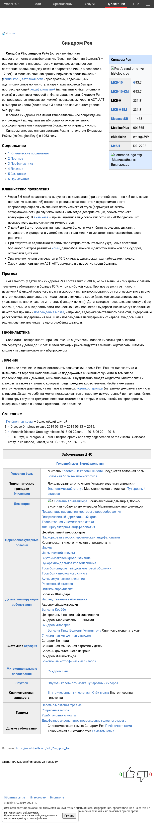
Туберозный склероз (102, 683)
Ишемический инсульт (58, 553)
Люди (36, 4)
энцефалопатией (42, 89)
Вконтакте (57, 797)
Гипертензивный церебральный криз (69, 517)
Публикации (116, 4)
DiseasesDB (119, 119)
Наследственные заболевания (64, 599)
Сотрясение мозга (55, 710)
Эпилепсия (22, 494)
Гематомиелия (103, 731)
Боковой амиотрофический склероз (69, 661)
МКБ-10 (117, 82)
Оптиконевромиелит (57, 589)
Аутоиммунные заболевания (63, 579)
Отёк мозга (100, 693)
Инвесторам (38, 797)
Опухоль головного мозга (67, 683)
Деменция (22, 504)
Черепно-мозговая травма (62, 705)
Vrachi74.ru (12, 4)
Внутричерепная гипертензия (69, 693)
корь (16, 79)
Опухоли (21, 683)
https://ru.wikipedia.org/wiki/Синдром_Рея (43, 748)
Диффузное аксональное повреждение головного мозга (84, 720)
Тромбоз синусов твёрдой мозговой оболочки (76, 568)
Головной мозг (67, 463)
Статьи (11, 33)
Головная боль (22, 474)
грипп (7, 79)
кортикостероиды (89, 388)
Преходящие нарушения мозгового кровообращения (81, 512)
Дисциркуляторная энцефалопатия (68, 527)
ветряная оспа (33, 79)
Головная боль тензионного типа (72, 476)
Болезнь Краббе (54, 609)
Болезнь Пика (58, 630)
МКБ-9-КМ (119, 110)
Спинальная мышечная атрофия (66, 635)
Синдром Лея (58, 671)
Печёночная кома (19, 421)
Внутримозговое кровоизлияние (66, 558)
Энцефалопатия (91, 463)
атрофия (30, 646)
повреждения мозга (49, 312)
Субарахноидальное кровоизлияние (69, 563)
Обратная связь (14, 797)
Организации (63, 4)
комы (56, 248)
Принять (69, 815)
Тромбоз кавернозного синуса (64, 573)
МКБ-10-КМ (120, 91)
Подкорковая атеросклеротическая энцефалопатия (81, 537)
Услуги (90, 4)
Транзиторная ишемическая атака (68, 522)
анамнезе (41, 217)
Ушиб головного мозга (59, 715)
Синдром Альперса (56, 625)
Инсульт (48, 548)
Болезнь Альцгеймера (70, 501)
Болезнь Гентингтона (85, 630)
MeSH (115, 146)
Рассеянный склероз (57, 584)
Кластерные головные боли (82, 471)
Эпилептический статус (65, 489)
